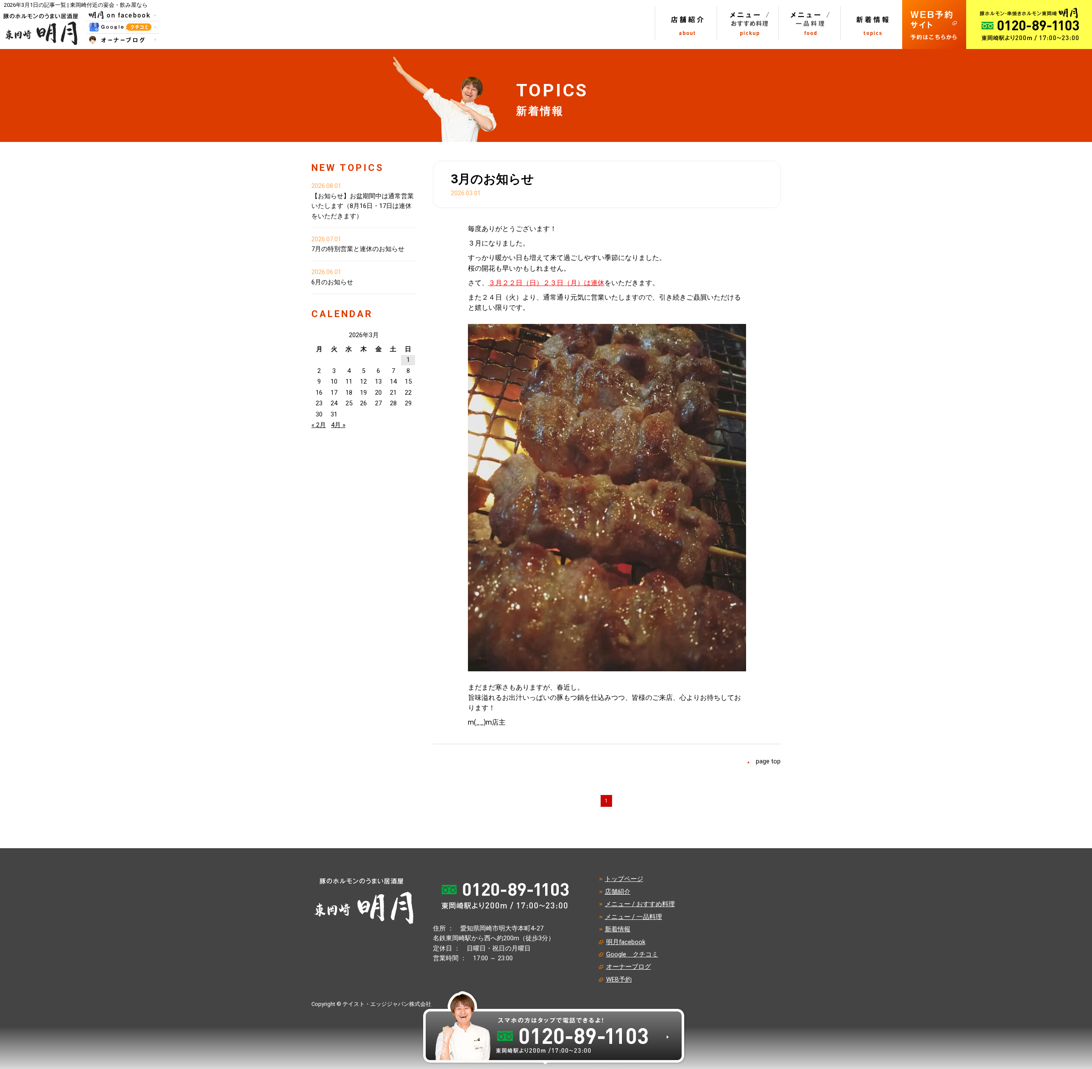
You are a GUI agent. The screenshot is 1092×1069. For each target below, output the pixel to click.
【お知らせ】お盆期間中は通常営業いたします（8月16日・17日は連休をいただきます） (362, 206)
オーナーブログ (628, 967)
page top (768, 761)
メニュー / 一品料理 (633, 917)
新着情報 (617, 929)
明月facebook (625, 942)
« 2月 (318, 425)
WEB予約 (619, 979)
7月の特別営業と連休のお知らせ (357, 249)
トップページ (624, 879)
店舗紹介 (617, 892)
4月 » (338, 425)
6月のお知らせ (332, 282)
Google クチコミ (632, 954)
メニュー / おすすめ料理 (640, 904)
